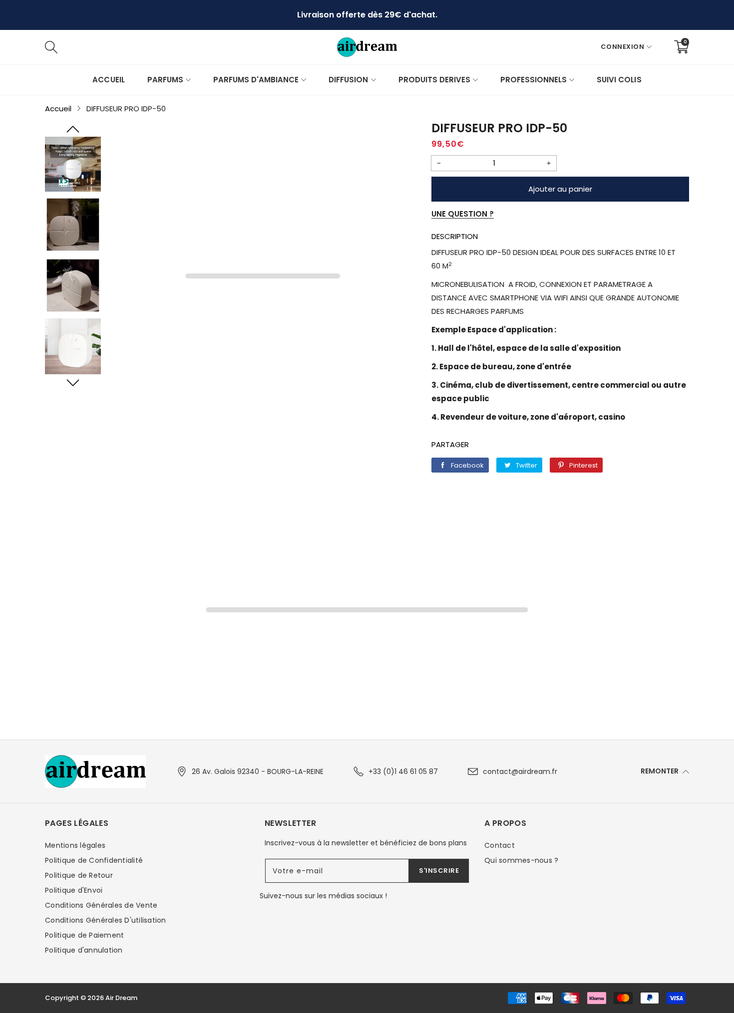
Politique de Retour (79, 875)
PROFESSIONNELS (533, 79)
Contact (499, 845)
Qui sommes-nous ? (521, 860)
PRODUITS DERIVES (434, 79)
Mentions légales (75, 845)
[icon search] (200, 47)
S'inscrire (439, 870)
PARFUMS (165, 79)
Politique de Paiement (84, 935)
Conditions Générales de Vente (101, 905)
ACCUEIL (108, 79)
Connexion (623, 46)
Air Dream (121, 998)
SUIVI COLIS (619, 79)
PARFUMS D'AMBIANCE (256, 79)
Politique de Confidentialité (94, 860)
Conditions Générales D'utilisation (105, 920)
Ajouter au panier (560, 189)
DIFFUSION (348, 79)
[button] (73, 129)
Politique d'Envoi (73, 890)
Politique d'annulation (84, 950)
